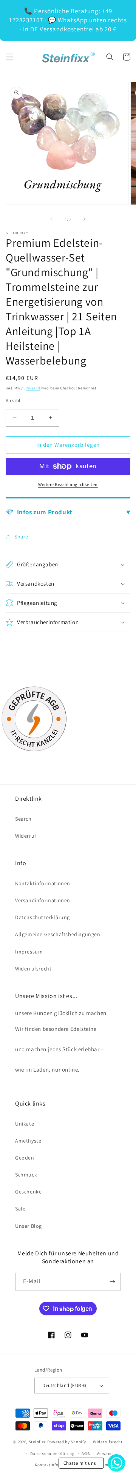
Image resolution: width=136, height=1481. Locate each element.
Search (23, 818)
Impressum (29, 951)
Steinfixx (37, 1441)
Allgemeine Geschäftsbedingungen (57, 934)
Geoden (24, 1157)
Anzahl (13, 400)
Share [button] (21, 536)
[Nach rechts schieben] (84, 219)
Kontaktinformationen (42, 883)
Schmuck (26, 1174)
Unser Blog (28, 1226)
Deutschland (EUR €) (64, 1385)
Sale (20, 1208)
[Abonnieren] (112, 1281)
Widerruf (25, 835)
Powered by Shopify (66, 1441)
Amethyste (28, 1140)
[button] (9, 57)
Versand (33, 388)
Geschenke (28, 1191)
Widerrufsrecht (33, 968)
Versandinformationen (42, 900)
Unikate (24, 1123)
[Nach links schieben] (51, 219)
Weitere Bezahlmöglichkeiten (68, 484)
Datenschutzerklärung (42, 917)
